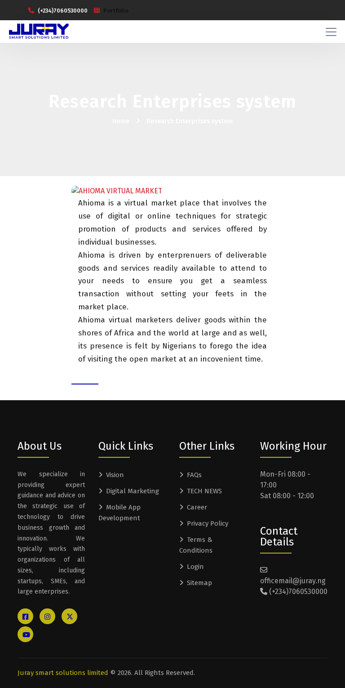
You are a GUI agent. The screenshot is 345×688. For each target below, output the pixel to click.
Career (197, 507)
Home (120, 121)
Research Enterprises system (189, 121)
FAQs (194, 475)
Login (195, 567)
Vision (115, 475)
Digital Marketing (132, 491)
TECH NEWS (204, 491)
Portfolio (115, 10)
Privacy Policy (207, 523)
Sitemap (199, 583)
